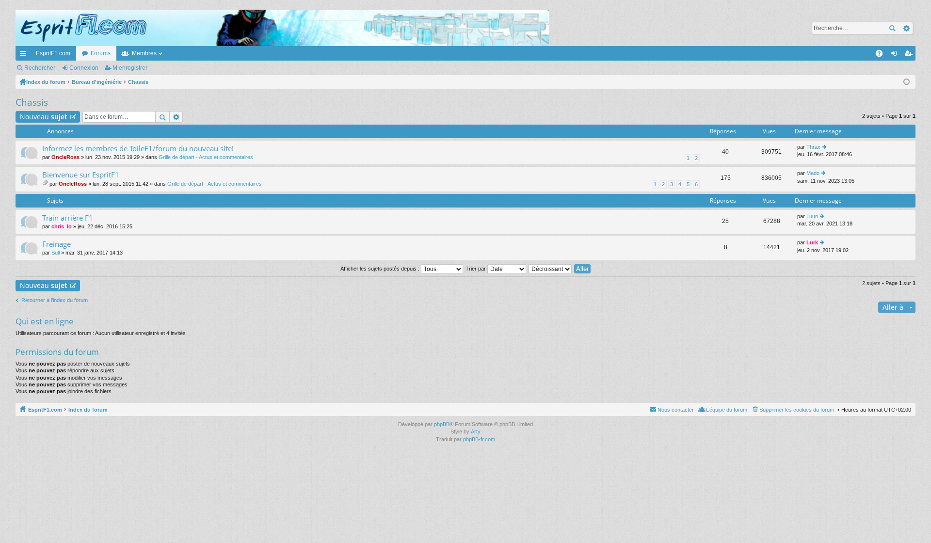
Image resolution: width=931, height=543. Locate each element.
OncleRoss (65, 157)
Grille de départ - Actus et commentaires (206, 157)
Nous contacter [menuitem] (676, 410)
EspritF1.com (53, 53)
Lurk (812, 242)
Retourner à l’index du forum (54, 300)
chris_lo (61, 226)
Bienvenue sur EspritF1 (80, 174)
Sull (55, 253)
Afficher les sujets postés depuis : (380, 269)
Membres (144, 53)
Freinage (56, 244)
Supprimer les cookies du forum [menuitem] (796, 410)
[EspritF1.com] (282, 28)
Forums (101, 53)
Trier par (476, 269)
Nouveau (43, 116)
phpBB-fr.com (479, 439)
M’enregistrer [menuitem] (910, 55)
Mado (812, 173)
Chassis (32, 102)
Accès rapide (24, 55)
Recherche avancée (906, 28)
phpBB (441, 424)
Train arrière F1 (67, 218)
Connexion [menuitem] (895, 55)
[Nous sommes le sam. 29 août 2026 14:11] (906, 82)
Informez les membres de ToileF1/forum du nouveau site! (138, 148)
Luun (812, 216)
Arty (476, 431)
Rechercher (892, 28)
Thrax (813, 147)
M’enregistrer (129, 67)
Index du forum (88, 410)
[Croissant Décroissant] (551, 269)
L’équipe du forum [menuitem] (726, 410)
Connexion (83, 67)
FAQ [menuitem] (882, 55)
